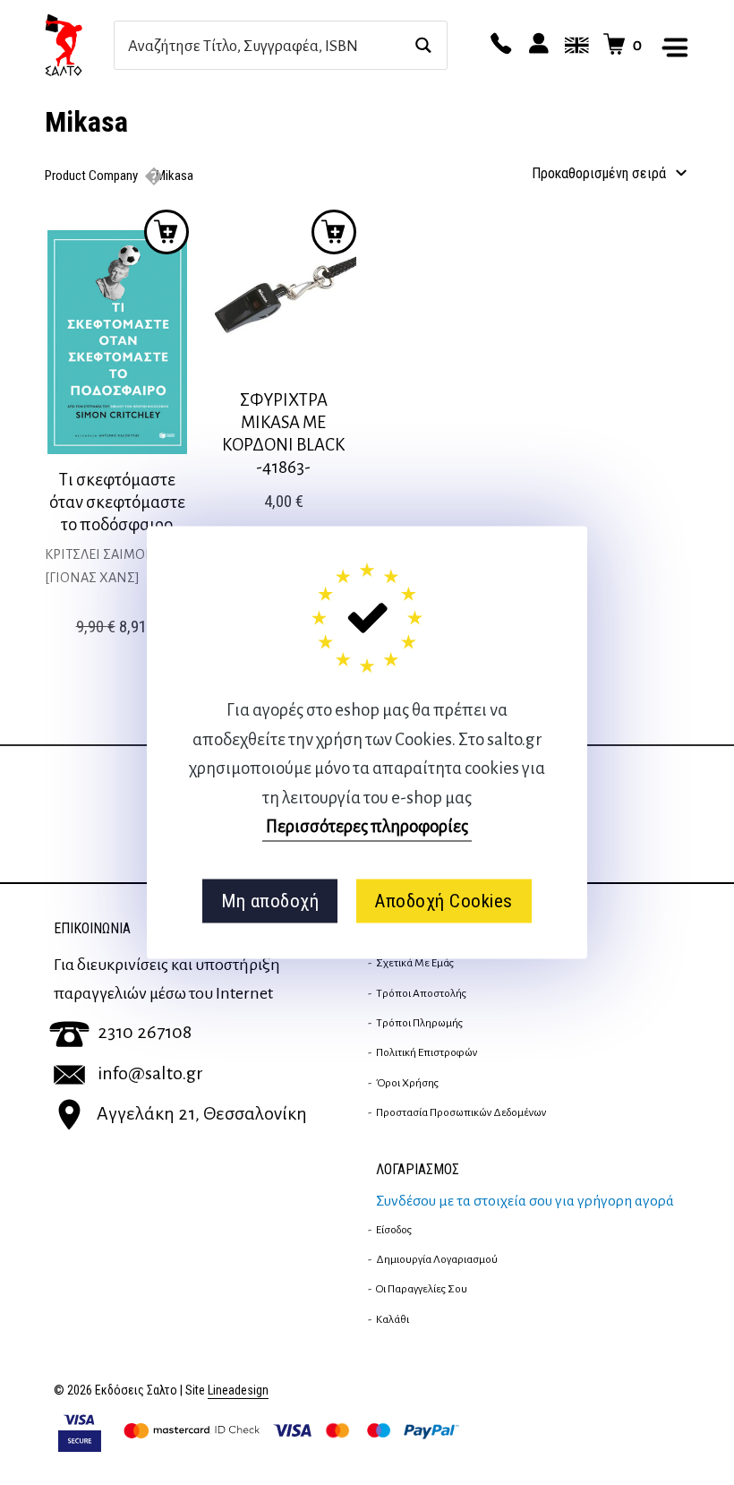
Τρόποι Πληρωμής (419, 1023)
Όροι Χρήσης (407, 1083)
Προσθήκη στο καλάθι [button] (166, 232)
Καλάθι (392, 1319)
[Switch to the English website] (574, 45)
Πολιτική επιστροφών (426, 1052)
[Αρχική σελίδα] (79, 44)
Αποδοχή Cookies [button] (443, 901)
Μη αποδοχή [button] (270, 901)
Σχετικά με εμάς (415, 963)
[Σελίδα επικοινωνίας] (498, 45)
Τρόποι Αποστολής (421, 993)
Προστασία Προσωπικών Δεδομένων (461, 1112)
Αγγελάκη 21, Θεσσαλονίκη (202, 1113)
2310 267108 (145, 1032)
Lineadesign (238, 1390)
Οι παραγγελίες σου (421, 1289)
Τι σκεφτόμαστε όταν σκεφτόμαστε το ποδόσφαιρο (117, 502)
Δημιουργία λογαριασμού (437, 1259)
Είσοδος (394, 1229)
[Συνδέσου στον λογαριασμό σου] (536, 45)
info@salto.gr (150, 1073)
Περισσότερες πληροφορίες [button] (367, 826)
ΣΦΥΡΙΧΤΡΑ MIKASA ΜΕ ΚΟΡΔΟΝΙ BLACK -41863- (283, 433)
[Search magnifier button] (423, 45)
